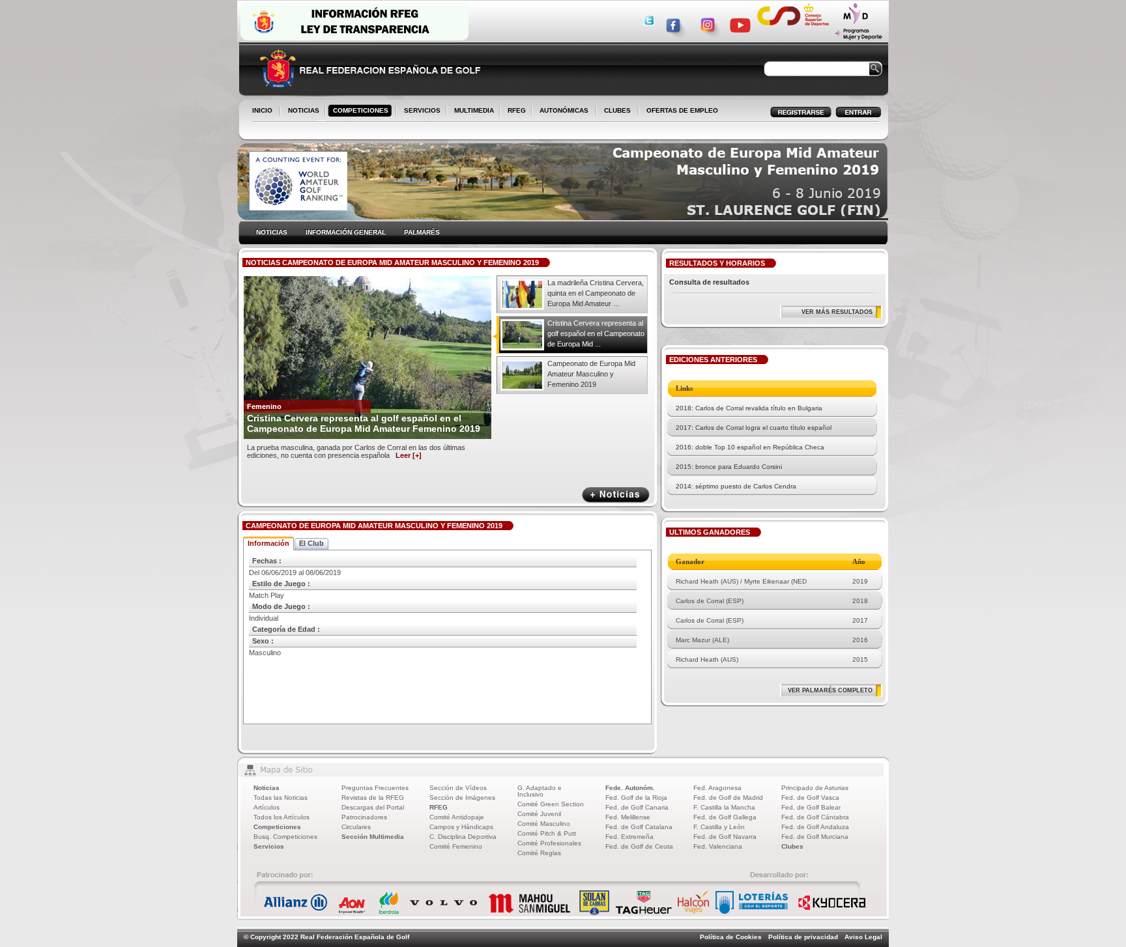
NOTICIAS (301, 111)
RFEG (514, 111)
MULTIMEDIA (471, 111)
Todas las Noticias (280, 797)
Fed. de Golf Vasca (810, 797)
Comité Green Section (550, 804)
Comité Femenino (455, 846)
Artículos (266, 807)
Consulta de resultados (709, 282)
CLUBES (617, 110)
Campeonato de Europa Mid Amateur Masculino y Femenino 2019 (591, 374)
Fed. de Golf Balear (811, 807)
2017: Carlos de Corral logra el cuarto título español (753, 427)
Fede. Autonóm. (630, 787)
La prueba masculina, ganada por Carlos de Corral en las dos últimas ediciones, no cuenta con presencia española (356, 451)
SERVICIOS (419, 111)
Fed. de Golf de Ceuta (639, 846)
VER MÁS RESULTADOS (837, 312)
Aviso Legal (863, 936)
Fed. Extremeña (629, 836)
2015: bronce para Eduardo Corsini (729, 466)
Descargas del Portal (372, 807)
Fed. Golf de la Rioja (636, 797)
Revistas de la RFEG (372, 797)
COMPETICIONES (360, 110)
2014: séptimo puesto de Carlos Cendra (736, 486)
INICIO (262, 110)
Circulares (356, 826)
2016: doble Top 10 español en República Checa (750, 447)
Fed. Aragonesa (717, 787)
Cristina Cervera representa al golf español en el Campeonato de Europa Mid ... (595, 333)
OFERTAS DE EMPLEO (682, 110)
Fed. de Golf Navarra (725, 836)
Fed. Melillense (627, 817)
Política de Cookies (731, 936)
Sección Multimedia (372, 836)
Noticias (266, 787)
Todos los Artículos (281, 817)
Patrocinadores (364, 817)
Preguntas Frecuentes (375, 787)
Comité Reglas (539, 852)
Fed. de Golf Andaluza (815, 826)
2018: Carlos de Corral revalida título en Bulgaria (749, 408)
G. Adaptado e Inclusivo (539, 791)
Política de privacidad (803, 936)
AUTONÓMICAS (564, 110)
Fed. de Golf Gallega (725, 817)
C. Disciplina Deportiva (463, 836)
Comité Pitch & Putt (546, 833)
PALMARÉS (422, 232)
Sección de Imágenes (462, 797)
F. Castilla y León (719, 826)
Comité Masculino (543, 823)
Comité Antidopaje (456, 817)
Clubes (792, 846)
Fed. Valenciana (717, 846)
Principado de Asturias (814, 787)
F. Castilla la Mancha (724, 807)
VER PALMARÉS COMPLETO (830, 690)
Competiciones (277, 826)
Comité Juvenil (539, 813)
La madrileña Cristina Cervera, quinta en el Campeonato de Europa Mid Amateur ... (595, 293)
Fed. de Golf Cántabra (815, 817)
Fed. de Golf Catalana (638, 826)
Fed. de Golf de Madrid (728, 797)
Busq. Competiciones (285, 836)
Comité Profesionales (549, 843)
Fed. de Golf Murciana (814, 836)
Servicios (268, 846)
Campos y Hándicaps (461, 826)
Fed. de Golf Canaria (637, 807)
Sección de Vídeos (458, 787)
